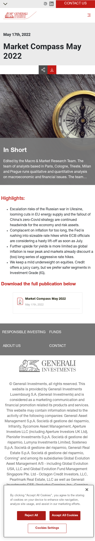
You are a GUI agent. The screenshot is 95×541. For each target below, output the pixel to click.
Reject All (31, 515)
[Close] (87, 489)
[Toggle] (89, 15)
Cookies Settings (47, 528)
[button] (45, 4)
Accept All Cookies (65, 515)
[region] (49, 511)
